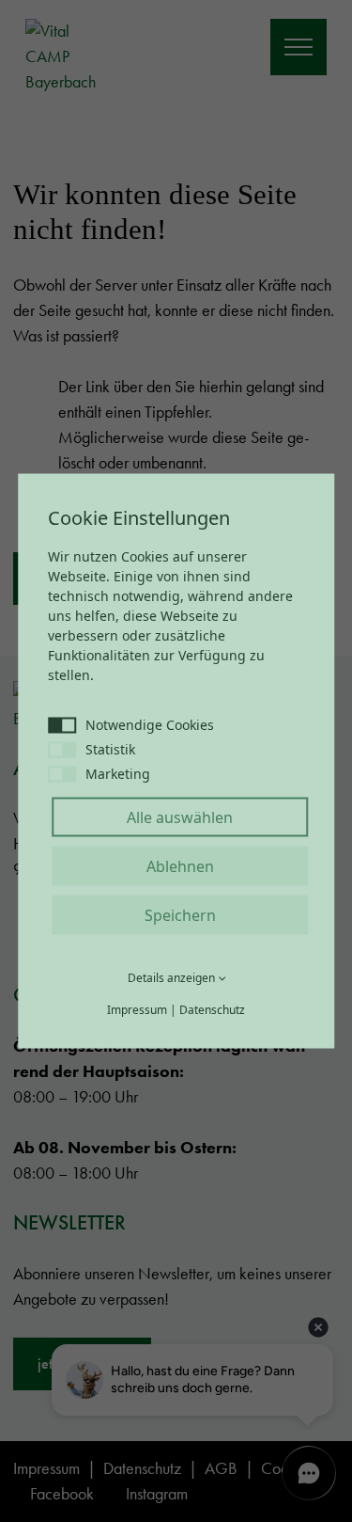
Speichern (180, 915)
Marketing (117, 774)
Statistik (110, 749)
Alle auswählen (180, 817)
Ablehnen (180, 866)
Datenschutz (212, 1010)
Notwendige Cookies (149, 725)
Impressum (137, 1010)
